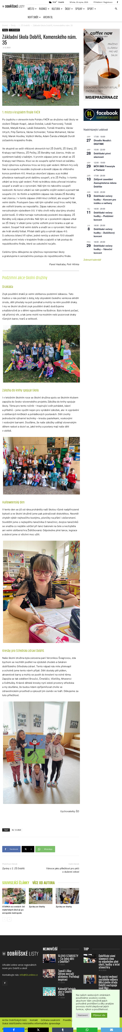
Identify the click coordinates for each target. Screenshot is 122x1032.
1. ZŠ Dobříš (24, 25)
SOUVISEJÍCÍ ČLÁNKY (15, 882)
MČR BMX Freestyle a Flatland (104, 168)
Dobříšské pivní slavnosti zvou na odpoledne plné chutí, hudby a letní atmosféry (109, 961)
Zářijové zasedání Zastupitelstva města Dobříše (105, 183)
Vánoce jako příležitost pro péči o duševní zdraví (62, 870)
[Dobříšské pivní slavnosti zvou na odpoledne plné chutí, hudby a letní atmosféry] (90, 958)
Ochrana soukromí (50, 1020)
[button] (116, 8)
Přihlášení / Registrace (103, 2)
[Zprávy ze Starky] (40, 896)
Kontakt (34, 1020)
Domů (5, 25)
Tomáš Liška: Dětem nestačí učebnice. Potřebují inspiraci (68, 974)
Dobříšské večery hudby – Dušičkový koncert (104, 232)
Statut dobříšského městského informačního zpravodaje (31, 1023)
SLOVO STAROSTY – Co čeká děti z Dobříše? (68, 958)
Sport (90, 9)
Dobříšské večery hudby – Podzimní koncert (103, 216)
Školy (67, 9)
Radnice (43, 9)
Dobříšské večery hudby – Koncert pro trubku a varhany (105, 199)
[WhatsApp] (87, 1030)
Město (31, 9)
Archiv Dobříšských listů (14, 1020)
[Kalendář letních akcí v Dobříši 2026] (49, 991)
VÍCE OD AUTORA (43, 882)
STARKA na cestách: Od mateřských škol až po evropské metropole (13, 909)
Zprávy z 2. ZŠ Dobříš (13, 868)
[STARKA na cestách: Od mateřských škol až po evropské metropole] (14, 896)
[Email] (111, 1030)
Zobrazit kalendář (92, 259)
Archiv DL (48, 17)
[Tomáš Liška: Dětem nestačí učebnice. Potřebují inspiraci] (49, 973)
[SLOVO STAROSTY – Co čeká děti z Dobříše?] (49, 958)
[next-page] (9, 919)
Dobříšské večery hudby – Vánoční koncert (103, 249)
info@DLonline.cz (29, 974)
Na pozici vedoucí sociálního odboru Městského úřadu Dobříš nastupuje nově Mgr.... (108, 982)
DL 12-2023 (16, 830)
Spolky (78, 9)
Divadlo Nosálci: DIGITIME (103, 142)
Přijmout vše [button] (99, 1015)
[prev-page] (4, 919)
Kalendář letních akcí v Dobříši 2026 (67, 991)
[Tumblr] (62, 1030)
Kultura (56, 9)
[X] (38, 1030)
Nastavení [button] (83, 1015)
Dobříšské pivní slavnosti (102, 155)
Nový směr (33, 17)
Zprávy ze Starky (37, 906)
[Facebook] (117, 2)
